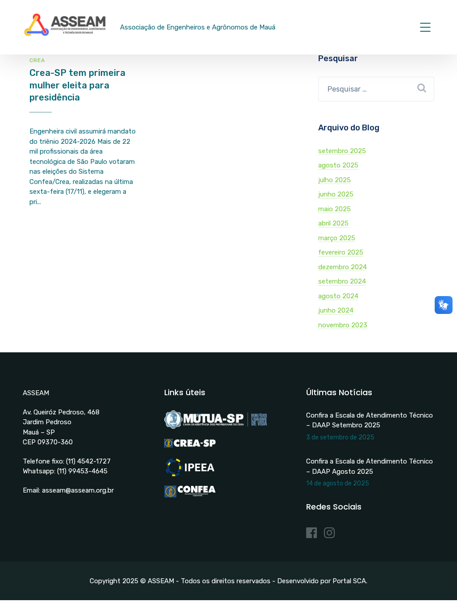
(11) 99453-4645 (82, 471)
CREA (37, 60)
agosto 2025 (338, 165)
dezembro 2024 (342, 267)
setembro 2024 (342, 281)
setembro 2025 (342, 151)
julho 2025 (334, 180)
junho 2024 (335, 310)
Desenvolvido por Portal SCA (321, 581)
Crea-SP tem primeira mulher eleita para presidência (77, 85)
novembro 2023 (342, 325)
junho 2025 (335, 194)
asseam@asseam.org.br (78, 490)
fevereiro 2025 (340, 252)
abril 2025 (333, 223)
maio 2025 (334, 209)
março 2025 (336, 238)
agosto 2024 (338, 296)
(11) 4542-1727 (88, 461)
